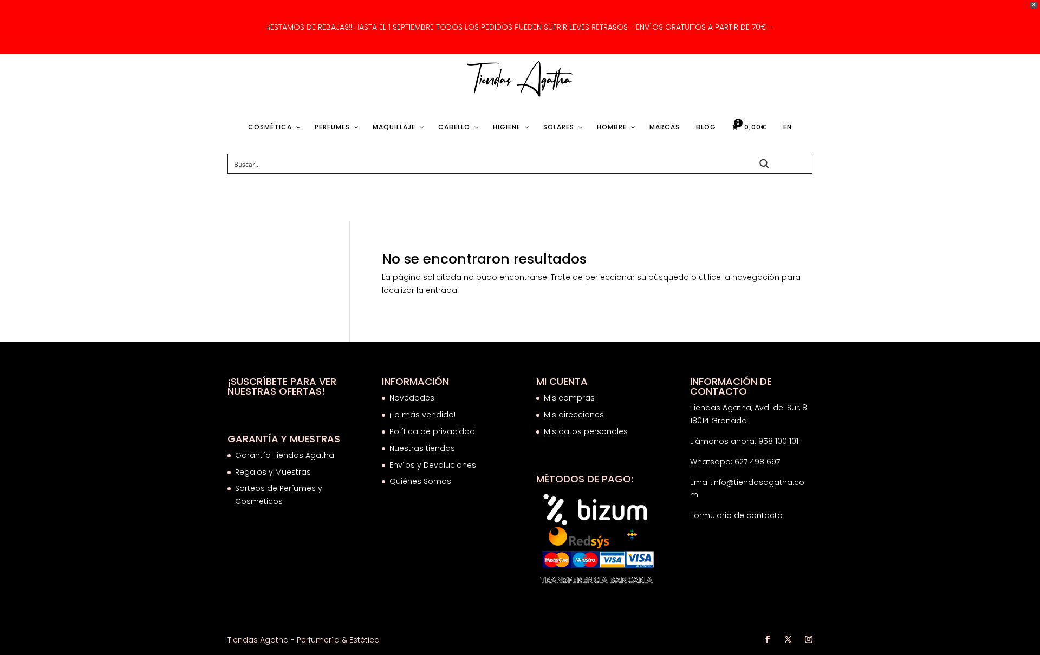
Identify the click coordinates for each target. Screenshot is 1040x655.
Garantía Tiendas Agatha (284, 455)
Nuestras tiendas (423, 448)
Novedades (411, 397)
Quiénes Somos (420, 481)
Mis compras (569, 397)
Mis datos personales (586, 431)
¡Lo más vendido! (422, 414)
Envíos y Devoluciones (433, 465)
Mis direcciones (574, 414)
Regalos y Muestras (273, 472)
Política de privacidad (432, 431)
